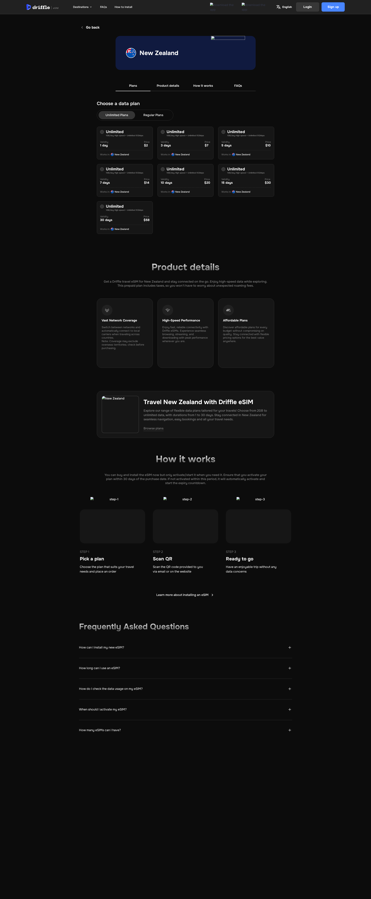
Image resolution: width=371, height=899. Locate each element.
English (287, 7)
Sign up (333, 7)
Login (307, 7)
